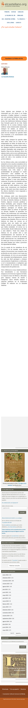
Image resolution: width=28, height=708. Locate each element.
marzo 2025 (6, 601)
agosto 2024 (6, 621)
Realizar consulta (14, 565)
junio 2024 (5, 627)
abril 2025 (5, 598)
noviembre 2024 (7, 612)
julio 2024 (5, 624)
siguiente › (18, 633)
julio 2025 (5, 589)
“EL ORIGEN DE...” (21, 19)
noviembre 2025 (7, 580)
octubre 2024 (6, 615)
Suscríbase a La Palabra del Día (14, 58)
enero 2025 (6, 607)
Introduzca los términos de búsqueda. (13, 641)
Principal (7, 12)
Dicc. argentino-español (8, 19)
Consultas (21, 12)
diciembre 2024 (7, 609)
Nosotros (23, 689)
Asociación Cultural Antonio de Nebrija (14, 694)
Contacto (18, 22)
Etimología (20, 15)
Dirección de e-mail (7, 506)
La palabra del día (10, 15)
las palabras (7, 525)
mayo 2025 (5, 595)
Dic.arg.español (14, 689)
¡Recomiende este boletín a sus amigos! (12, 518)
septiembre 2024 (7, 618)
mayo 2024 (5, 630)
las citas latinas (12, 527)
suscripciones (15, 535)
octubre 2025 (6, 583)
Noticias (13, 12)
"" (7, 522)
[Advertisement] (14, 43)
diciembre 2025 (7, 577)
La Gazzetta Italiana (7, 77)
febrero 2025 (6, 604)
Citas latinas (10, 22)
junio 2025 (5, 592)
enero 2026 (6, 575)
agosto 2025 (6, 586)
